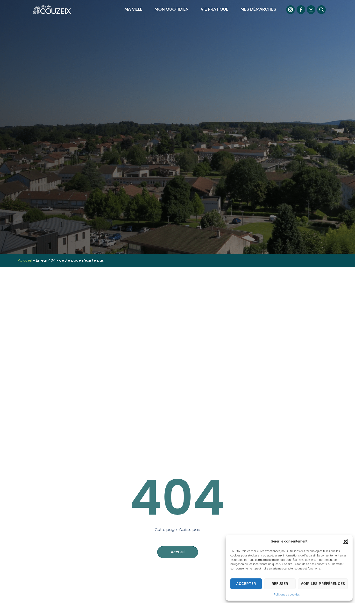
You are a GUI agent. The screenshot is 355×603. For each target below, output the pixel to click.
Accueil (25, 261)
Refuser (280, 584)
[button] (345, 541)
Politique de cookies (287, 594)
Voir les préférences (323, 584)
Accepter (246, 584)
